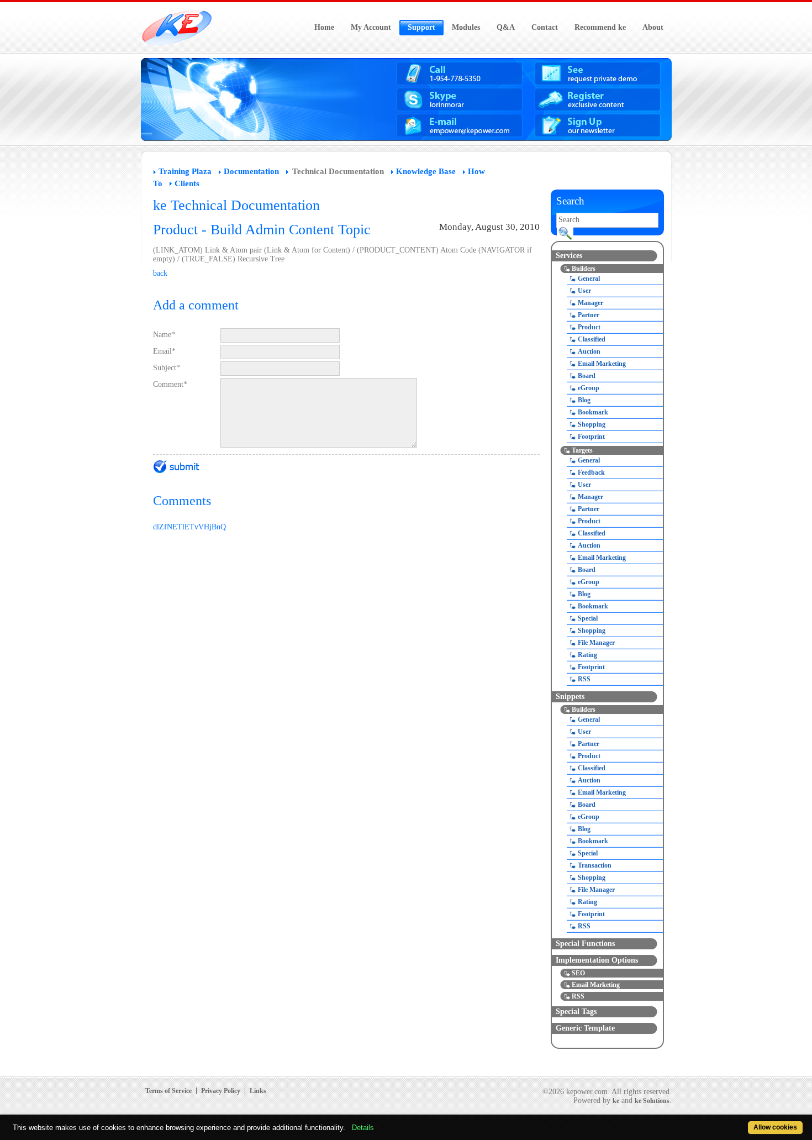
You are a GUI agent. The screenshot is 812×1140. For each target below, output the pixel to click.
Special (588, 618)
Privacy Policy (220, 1091)
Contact (544, 27)
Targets (582, 450)
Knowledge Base (426, 171)
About (652, 27)
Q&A (506, 27)
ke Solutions (652, 1101)
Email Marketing (602, 363)
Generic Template (585, 1028)
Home (324, 27)
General (589, 278)
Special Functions (585, 943)
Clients (187, 183)
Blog (584, 400)
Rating (587, 655)
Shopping (591, 424)
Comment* (170, 384)
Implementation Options (597, 960)
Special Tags (576, 1011)
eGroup (588, 388)
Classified (591, 339)
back (160, 273)
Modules (466, 27)
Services (569, 255)
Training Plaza (185, 171)
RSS (584, 679)
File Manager (596, 643)
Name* (164, 334)
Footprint (591, 436)
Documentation (251, 171)
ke (616, 1101)
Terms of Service (168, 1091)
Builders (583, 268)
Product (589, 327)
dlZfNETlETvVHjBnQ (189, 527)
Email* (164, 351)
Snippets (570, 696)
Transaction (594, 865)
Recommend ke (600, 27)
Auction (589, 351)
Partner (588, 315)
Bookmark (593, 412)
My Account (371, 27)
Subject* (166, 368)
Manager (590, 303)
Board (586, 376)
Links (258, 1091)
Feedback (591, 472)
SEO (578, 973)
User (584, 291)
